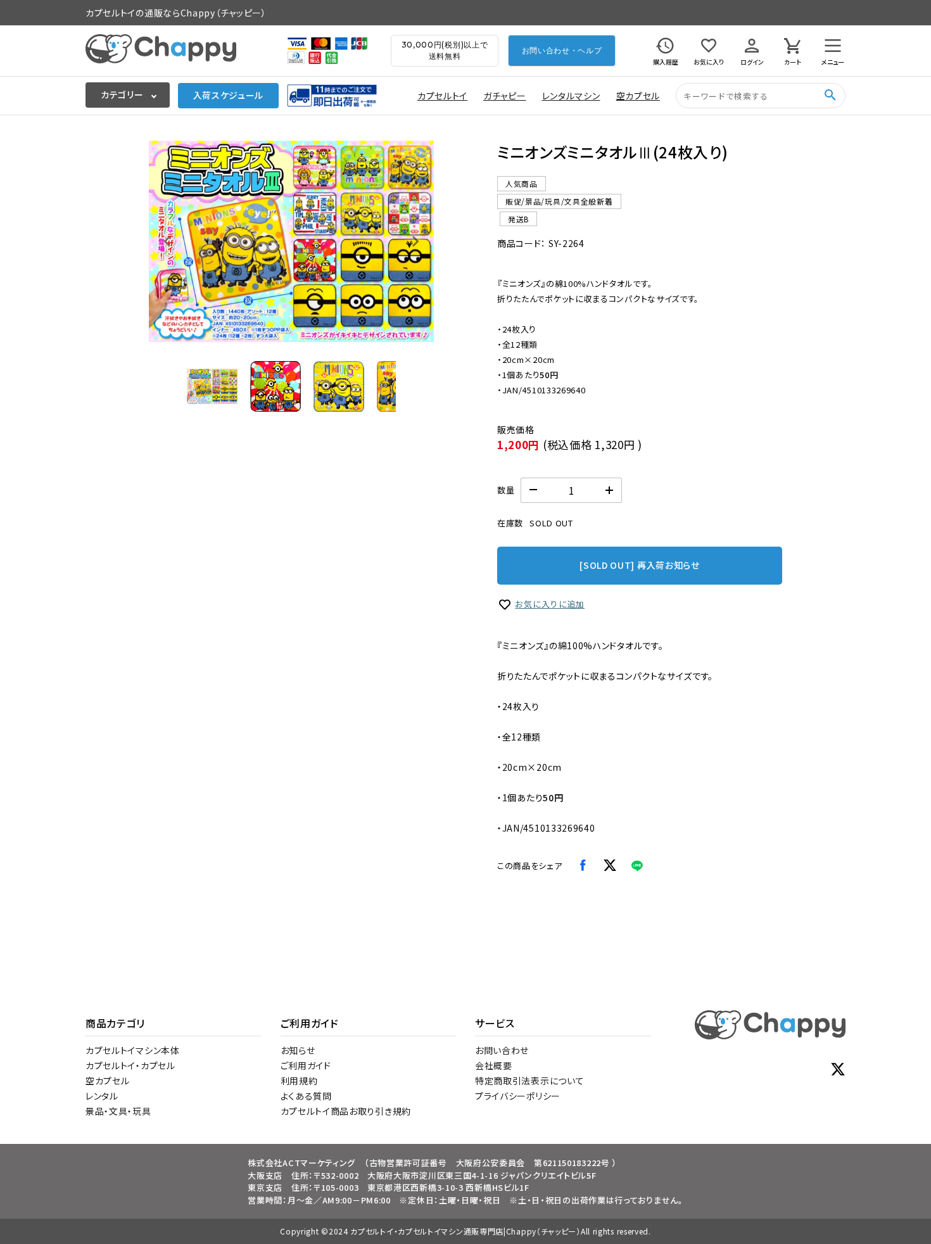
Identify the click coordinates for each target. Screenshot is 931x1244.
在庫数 (510, 523)
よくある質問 (306, 1095)
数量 (505, 490)
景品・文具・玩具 (118, 1111)
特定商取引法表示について (529, 1080)
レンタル (102, 1095)
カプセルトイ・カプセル (130, 1065)
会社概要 (493, 1065)
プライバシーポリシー (517, 1095)
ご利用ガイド (306, 1065)
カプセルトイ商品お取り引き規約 (346, 1111)
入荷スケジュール (228, 95)
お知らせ (298, 1050)
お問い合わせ (502, 1050)
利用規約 (299, 1080)
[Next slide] (415, 241)
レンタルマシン (571, 95)
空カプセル (638, 95)
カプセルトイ (442, 95)
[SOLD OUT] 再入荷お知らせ (640, 565)
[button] (212, 386)
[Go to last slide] (167, 241)
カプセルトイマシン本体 (133, 1050)
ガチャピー (504, 95)
